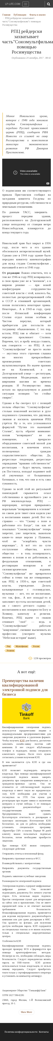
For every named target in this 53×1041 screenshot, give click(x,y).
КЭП (22, 740)
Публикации (20, 14)
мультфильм (21, 646)
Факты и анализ (37, 14)
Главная (6, 14)
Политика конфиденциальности (21, 1032)
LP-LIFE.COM (12, 3)
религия (10, 651)
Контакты (44, 1032)
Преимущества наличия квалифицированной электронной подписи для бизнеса (25, 687)
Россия (36, 646)
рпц (8, 646)
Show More (26, 1012)
